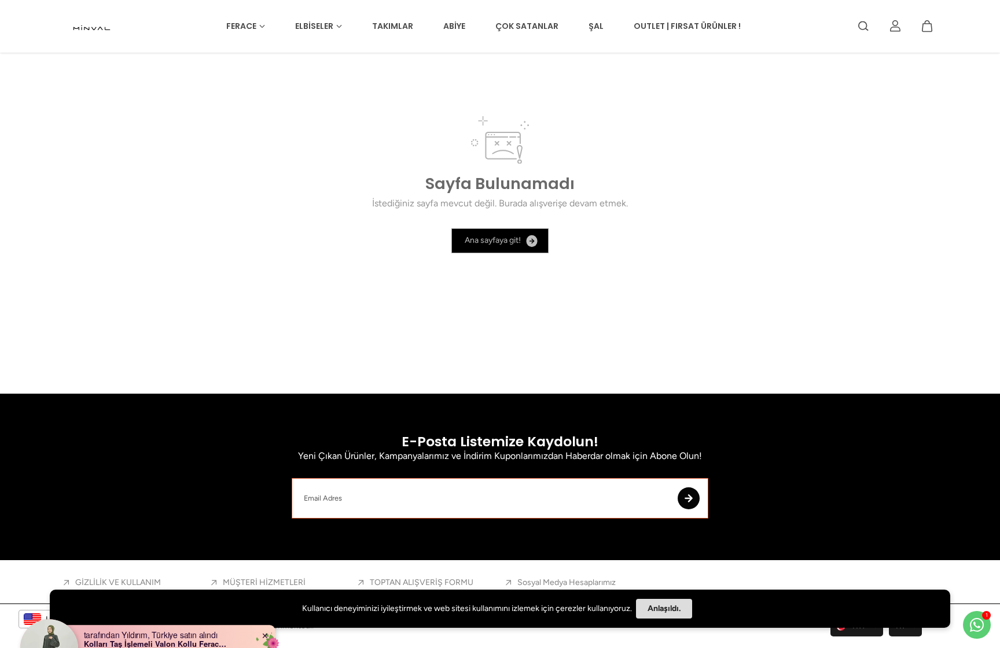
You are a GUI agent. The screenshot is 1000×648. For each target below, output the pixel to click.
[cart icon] (927, 26)
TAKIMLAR (392, 26)
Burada (513, 203)
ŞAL (596, 26)
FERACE (241, 26)
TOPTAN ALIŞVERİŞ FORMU (421, 582)
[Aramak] (863, 26)
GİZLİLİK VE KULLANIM (118, 582)
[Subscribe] (689, 498)
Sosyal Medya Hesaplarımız (566, 582)
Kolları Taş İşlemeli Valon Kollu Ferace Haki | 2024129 (156, 618)
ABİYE (454, 26)
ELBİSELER (314, 26)
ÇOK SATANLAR (526, 26)
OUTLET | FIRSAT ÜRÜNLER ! (687, 26)
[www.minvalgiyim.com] (93, 26)
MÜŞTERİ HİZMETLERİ (264, 582)
